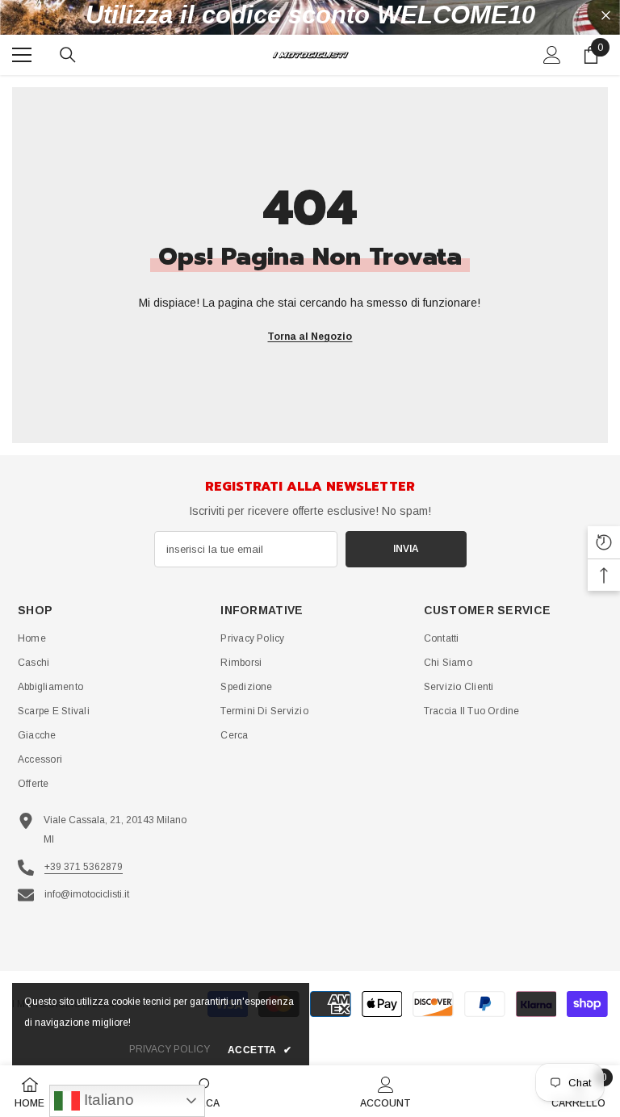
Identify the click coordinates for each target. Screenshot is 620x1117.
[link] (385, 1091)
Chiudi (606, 16)
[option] (310, 15)
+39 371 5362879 (83, 866)
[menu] (21, 55)
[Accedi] (552, 55)
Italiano (107, 1099)
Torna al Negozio (309, 336)
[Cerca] (68, 55)
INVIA (405, 548)
